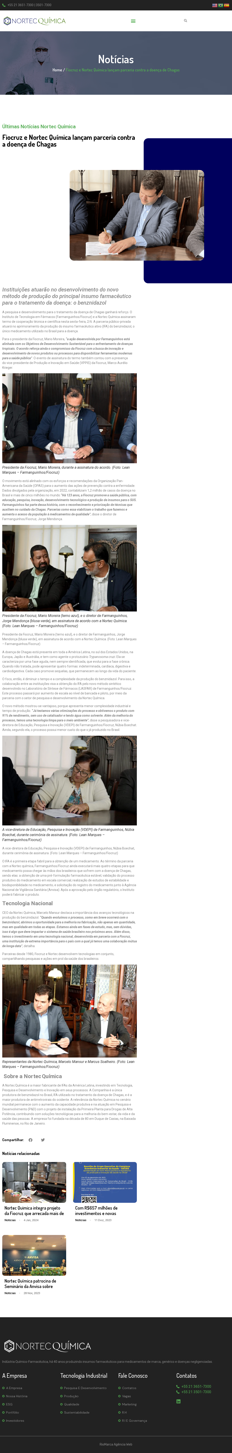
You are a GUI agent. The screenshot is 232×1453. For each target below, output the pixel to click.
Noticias (10, 1220)
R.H (124, 1412)
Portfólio (12, 1412)
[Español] (227, 5)
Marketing (129, 1404)
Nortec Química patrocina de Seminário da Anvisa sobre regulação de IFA (30, 1286)
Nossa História (16, 1396)
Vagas (126, 1396)
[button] (133, 20)
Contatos (129, 1388)
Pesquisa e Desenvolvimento (85, 1388)
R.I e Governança (134, 1421)
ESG (9, 1404)
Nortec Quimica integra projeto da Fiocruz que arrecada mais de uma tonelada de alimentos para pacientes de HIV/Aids (34, 1216)
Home (57, 69)
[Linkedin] (178, 1401)
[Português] (221, 5)
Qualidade (71, 1404)
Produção (71, 1396)
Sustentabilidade (76, 1412)
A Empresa (14, 1388)
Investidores (15, 1421)
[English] (215, 5)
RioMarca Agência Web (116, 1444)
